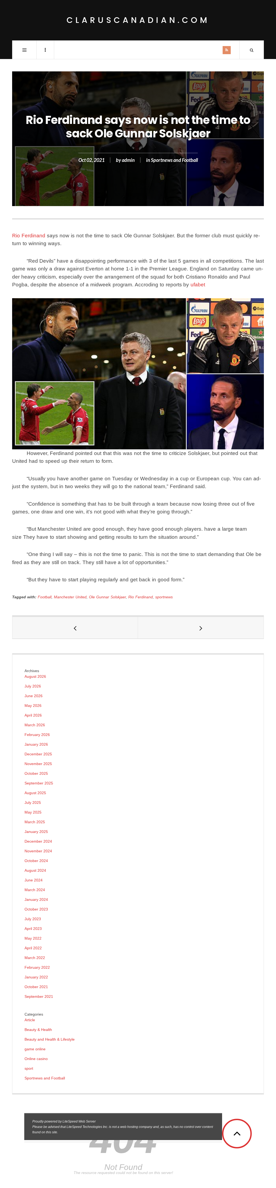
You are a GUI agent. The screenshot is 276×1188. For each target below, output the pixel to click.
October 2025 (36, 773)
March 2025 (35, 822)
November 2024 (38, 851)
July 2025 (33, 802)
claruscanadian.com (138, 20)
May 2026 (33, 705)
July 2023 (33, 919)
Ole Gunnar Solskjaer (107, 597)
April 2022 (33, 948)
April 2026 (33, 715)
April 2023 (33, 928)
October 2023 (36, 909)
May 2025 (33, 812)
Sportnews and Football (174, 160)
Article (30, 1020)
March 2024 (35, 890)
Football (44, 597)
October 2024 (36, 861)
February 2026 (37, 734)
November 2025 (38, 764)
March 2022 (35, 958)
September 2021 (39, 996)
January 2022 (36, 977)
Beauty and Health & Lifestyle (50, 1039)
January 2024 (36, 899)
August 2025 (35, 793)
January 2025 (36, 831)
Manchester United (70, 597)
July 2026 (33, 686)
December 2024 (38, 841)
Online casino (36, 1059)
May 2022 (33, 938)
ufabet (198, 284)
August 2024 (35, 870)
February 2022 (37, 967)
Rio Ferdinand (28, 235)
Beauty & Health (38, 1029)
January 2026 (36, 744)
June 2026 (34, 696)
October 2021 (36, 987)
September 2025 (39, 783)
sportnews (164, 597)
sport (29, 1068)
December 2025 (38, 754)
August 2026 (35, 676)
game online (35, 1049)
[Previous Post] (75, 627)
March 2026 (35, 725)
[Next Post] (201, 627)
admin (128, 160)
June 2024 (34, 880)
